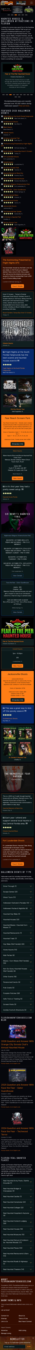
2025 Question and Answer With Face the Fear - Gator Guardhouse (17, 1087)
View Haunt (17, 478)
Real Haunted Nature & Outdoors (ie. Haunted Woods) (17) (15, 1241)
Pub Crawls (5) (8, 988)
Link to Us (4, 1321)
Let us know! (5, 1310)
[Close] (33, 1338)
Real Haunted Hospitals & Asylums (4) (16, 1214)
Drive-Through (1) (10, 886)
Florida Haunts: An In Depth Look (10, 1063)
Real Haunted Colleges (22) (13, 1208)
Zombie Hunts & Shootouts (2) (14, 1010)
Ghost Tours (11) (9, 897)
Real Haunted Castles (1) (12, 1196)
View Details (17, 576)
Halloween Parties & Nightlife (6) (15, 908)
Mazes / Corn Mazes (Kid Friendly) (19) (16, 962)
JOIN (29, 1347)
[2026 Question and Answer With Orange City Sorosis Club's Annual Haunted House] (17, 1031)
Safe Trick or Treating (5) (12, 999)
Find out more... (25, 106)
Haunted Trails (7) (10, 938)
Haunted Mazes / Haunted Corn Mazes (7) (15, 926)
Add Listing (22, 1330)
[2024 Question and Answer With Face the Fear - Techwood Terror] (17, 1118)
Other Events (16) (10, 977)
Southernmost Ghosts (10, 122)
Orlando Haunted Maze (10, 195)
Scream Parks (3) (9, 1004)
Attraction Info (17, 444)
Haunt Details (17, 286)
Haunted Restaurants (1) (12, 933)
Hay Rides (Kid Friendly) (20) (13, 944)
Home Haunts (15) (10, 950)
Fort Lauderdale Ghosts (11, 157)
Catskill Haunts (8, 162)
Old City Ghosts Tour (10, 222)
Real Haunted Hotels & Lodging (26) (15, 1222)
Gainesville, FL (17, 779)
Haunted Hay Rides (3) (11, 914)
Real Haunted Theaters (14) (13, 1269)
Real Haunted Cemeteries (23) (14, 1202)
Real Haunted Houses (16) (13, 1229)
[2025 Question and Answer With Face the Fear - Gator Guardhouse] (17, 1075)
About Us (22, 1315)
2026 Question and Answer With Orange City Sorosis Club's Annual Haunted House (17, 1044)
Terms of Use (23, 1318)
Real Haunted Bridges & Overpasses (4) (12, 1190)
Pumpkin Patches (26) (11, 993)
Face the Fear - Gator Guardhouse (14, 189)
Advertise (4, 1330)
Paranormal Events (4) (11, 982)
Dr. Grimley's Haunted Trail (12, 217)
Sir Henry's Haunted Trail (11, 138)
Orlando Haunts (8, 132)
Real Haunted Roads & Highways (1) (15, 1262)
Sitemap (4, 1318)
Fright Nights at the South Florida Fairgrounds (18, 116)
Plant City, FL (17, 520)
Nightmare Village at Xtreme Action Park (16, 184)
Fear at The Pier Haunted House (17, 74)
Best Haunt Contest (25, 1321)
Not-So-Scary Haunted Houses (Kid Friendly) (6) (15, 970)
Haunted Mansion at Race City (13, 173)
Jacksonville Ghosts (10, 206)
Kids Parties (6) (9, 955)
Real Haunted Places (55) (12, 1248)
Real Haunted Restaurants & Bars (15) (15, 1255)
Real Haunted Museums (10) (13, 1235)
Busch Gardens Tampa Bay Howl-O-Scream (17, 151)
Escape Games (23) (10, 892)
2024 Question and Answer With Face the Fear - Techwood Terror (17, 1131)
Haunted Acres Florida (10, 200)
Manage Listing (6, 1333)
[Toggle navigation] (31, 3)
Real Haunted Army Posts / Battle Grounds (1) (16, 1182)
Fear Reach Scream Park (11, 168)
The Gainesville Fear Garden (12, 211)
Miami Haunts (7, 127)
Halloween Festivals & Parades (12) (16, 903)
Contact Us (5, 1315)
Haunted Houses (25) (11, 919)
